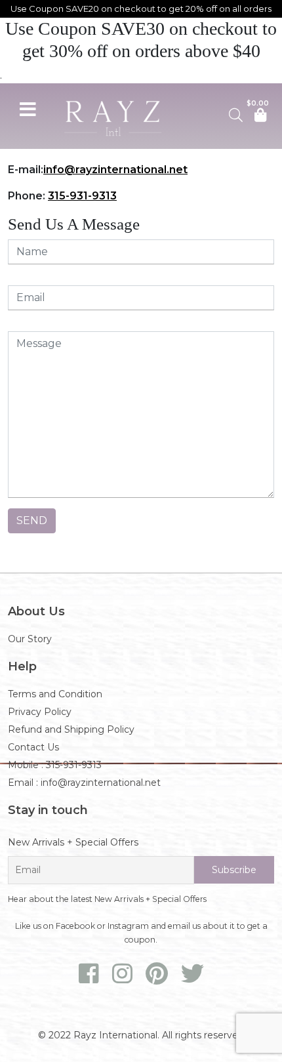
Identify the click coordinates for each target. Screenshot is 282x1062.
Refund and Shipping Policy (71, 729)
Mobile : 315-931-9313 (55, 765)
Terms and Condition (55, 694)
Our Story (30, 639)
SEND (31, 520)
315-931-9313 (82, 196)
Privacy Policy (39, 712)
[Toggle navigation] (27, 107)
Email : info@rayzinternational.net (84, 782)
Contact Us (33, 747)
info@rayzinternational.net (115, 169)
